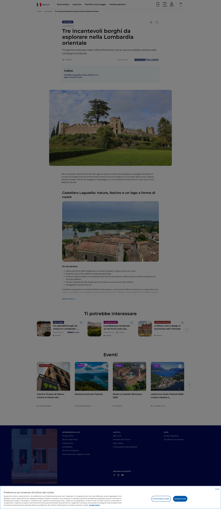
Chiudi (217, 489)
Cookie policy (94, 505)
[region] (110, 497)
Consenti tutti (180, 499)
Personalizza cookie (161, 499)
